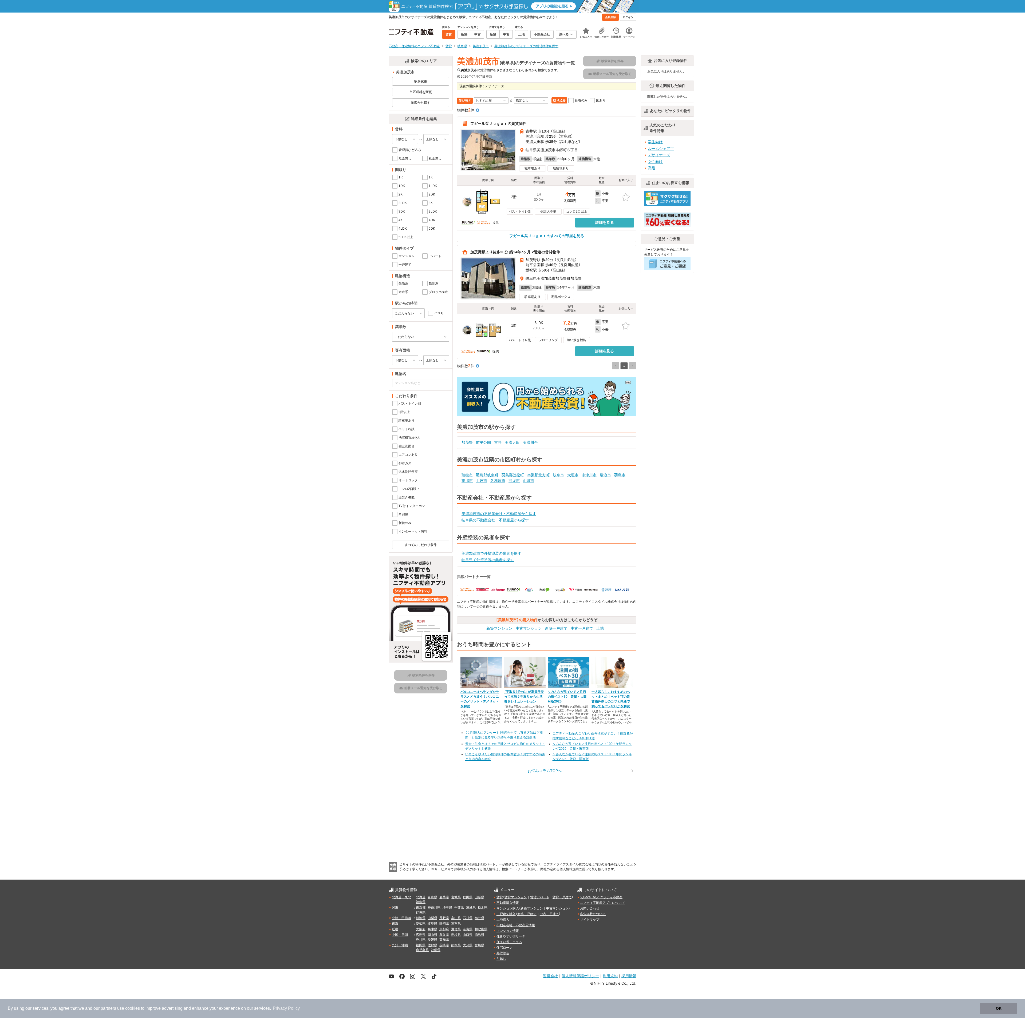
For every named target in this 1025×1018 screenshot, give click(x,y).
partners (108, 1008)
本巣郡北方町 (538, 475)
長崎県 (444, 945)
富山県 (456, 918)
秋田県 (467, 897)
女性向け (655, 161)
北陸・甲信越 (401, 918)
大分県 (467, 945)
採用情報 (628, 975)
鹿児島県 (422, 950)
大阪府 (420, 929)
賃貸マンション (515, 897)
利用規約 (610, 975)
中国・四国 (400, 935)
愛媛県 (432, 939)
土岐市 (481, 480)
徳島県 (479, 935)
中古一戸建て (582, 628)
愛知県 (420, 923)
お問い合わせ (589, 908)
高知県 (444, 939)
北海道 (420, 897)
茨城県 (471, 907)
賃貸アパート (539, 897)
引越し (501, 959)
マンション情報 (507, 931)
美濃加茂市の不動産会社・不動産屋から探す (499, 514)
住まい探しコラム (509, 942)
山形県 (479, 897)
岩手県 (444, 897)
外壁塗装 (502, 953)
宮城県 (456, 897)
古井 (498, 442)
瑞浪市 (605, 475)
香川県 (420, 939)
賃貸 (499, 897)
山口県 (467, 935)
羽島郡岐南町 (487, 475)
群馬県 (420, 912)
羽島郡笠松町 (513, 475)
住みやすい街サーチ (510, 936)
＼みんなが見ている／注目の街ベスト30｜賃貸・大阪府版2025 (567, 696)
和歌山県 (481, 929)
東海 (395, 923)
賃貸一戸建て (562, 897)
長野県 (444, 918)
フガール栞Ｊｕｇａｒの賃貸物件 (498, 123)
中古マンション (529, 628)
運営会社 (550, 975)
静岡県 (444, 923)
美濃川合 (530, 442)
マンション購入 (507, 908)
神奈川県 (434, 907)
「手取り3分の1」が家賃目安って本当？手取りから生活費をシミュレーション (524, 696)
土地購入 (502, 919)
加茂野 (467, 442)
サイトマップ (589, 919)
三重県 (456, 923)
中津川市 (589, 475)
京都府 (444, 929)
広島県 (420, 935)
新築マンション (499, 628)
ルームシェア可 (661, 148)
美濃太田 (512, 442)
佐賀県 (432, 945)
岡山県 (432, 935)
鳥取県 (444, 935)
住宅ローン (504, 947)
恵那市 (467, 480)
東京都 (420, 907)
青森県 (432, 897)
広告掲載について (593, 914)
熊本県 (456, 945)
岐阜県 (432, 923)
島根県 (456, 935)
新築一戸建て (556, 628)
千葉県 (459, 907)
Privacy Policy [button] (286, 1008)
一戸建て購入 (506, 914)
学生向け (655, 142)
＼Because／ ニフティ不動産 (601, 897)
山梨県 (432, 918)
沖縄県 (435, 950)
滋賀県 (456, 929)
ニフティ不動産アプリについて (602, 903)
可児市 (514, 480)
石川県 (467, 918)
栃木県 (482, 907)
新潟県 (420, 918)
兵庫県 (432, 929)
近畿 (395, 929)
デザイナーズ (659, 155)
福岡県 (420, 945)
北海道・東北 (401, 897)
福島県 (420, 902)
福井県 (479, 918)
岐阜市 (558, 475)
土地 (600, 628)
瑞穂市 (467, 475)
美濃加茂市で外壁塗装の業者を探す (491, 553)
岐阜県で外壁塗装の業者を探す (488, 560)
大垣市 (572, 475)
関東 (395, 907)
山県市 (528, 480)
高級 (651, 168)
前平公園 (483, 442)
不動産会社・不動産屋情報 (515, 925)
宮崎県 (479, 945)
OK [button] (999, 1008)
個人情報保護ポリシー (580, 975)
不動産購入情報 (507, 903)
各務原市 (497, 480)
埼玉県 (447, 907)
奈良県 (467, 929)
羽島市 (619, 475)
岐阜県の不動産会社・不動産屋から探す (495, 520)
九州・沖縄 (400, 945)
